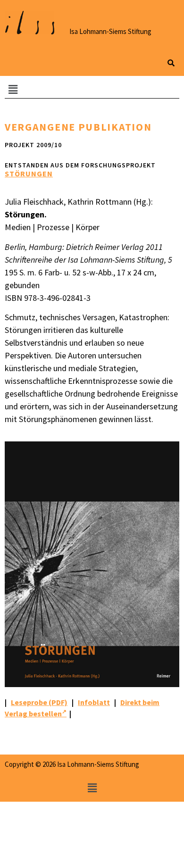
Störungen (29, 173)
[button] (92, 89)
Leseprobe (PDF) (39, 702)
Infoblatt (94, 702)
